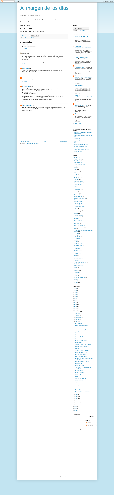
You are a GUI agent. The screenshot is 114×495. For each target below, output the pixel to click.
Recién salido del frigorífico (80, 262)
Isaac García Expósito (27, 105)
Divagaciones (28, 37)
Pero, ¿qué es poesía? (80, 331)
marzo (77, 400)
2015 (75, 294)
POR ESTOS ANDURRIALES (81, 36)
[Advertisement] (44, 128)
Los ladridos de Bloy (80, 323)
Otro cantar (77, 348)
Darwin (75, 186)
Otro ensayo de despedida (80, 86)
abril (77, 398)
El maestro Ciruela (79, 372)
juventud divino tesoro (79, 227)
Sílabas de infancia (78, 115)
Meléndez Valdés (78, 243)
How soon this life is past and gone (83, 391)
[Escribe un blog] (33, 36)
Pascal (75, 255)
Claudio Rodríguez (78, 183)
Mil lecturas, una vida (80, 75)
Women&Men (78, 374)
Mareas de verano (79, 365)
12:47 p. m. (24, 101)
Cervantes (76, 176)
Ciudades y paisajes (78, 181)
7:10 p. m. (24, 112)
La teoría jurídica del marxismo (81, 105)
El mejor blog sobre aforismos (81, 144)
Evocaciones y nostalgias (80, 198)
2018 (75, 288)
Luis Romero (77, 238)
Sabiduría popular (79, 388)
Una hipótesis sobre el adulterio (82, 361)
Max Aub (76, 241)
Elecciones (76, 193)
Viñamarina (77, 95)
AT (74, 166)
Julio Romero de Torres (79, 225)
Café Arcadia (77, 138)
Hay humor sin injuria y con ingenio (83, 329)
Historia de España (78, 215)
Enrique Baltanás (26, 78)
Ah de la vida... (78, 123)
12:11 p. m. (24, 48)
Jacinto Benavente (78, 220)
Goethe (75, 208)
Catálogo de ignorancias (79, 172)
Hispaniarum (78, 113)
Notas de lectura (78, 252)
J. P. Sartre (76, 218)
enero (77, 404)
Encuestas (76, 194)
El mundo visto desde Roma (80, 146)
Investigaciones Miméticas (80, 148)
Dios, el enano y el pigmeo (81, 356)
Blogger (65, 476)
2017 (75, 290)
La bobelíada (78, 389)
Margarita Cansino (78, 37)
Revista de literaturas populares (81, 149)
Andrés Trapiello (78, 159)
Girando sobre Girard (79, 206)
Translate (84, 30)
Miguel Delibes (77, 250)
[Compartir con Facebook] (37, 36)
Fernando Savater (78, 201)
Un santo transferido (80, 335)
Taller (75, 269)
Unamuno (76, 272)
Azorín (75, 167)
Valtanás (76, 275)
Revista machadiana (78, 151)
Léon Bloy (76, 233)
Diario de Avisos (77, 188)
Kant (75, 228)
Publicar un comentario (27, 115)
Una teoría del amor (79, 384)
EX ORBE (77, 66)
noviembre (78, 313)
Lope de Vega (77, 236)
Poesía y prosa (77, 257)
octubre (77, 315)
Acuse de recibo (77, 157)
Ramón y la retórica (79, 327)
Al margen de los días (44, 8)
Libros (75, 235)
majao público (78, 104)
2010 (75, 304)
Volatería (76, 282)
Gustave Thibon (77, 210)
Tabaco (75, 267)
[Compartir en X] (35, 36)
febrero (77, 402)
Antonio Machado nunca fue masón (83, 344)
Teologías (76, 270)
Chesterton (76, 179)
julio (77, 321)
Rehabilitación (78, 363)
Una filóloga (78, 386)
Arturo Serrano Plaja (78, 162)
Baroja (75, 169)
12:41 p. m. (24, 81)
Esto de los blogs (78, 196)
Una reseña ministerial (80, 378)
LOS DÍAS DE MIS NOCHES (81, 57)
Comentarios (90, 425)
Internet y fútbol (78, 342)
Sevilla (75, 264)
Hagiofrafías (77, 211)
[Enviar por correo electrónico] (32, 36)
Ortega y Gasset (77, 253)
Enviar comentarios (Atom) (33, 143)
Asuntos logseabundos (79, 164)
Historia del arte (77, 216)
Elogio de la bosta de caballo (82, 325)
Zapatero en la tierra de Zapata (82, 350)
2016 (75, 292)
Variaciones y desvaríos (79, 277)
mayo (77, 396)
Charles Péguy (77, 177)
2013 (75, 298)
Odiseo (76, 58)
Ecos (75, 191)
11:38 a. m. (24, 64)
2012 (75, 300)
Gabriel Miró (77, 205)
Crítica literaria (77, 184)
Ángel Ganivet (77, 160)
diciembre (78, 311)
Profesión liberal (79, 380)
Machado (76, 240)
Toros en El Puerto (79, 333)
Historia (76, 213)
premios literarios (78, 258)
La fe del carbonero (79, 370)
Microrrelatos (77, 247)
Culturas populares (78, 142)
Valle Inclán (76, 274)
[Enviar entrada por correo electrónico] (29, 35)
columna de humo (79, 85)
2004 (75, 410)
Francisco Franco (78, 203)
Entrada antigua (63, 141)
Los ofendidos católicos (80, 354)
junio (77, 394)
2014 (75, 296)
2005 (75, 408)
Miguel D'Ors (77, 248)
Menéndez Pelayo (78, 245)
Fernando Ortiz (77, 200)
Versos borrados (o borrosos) (80, 281)
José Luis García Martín (79, 222)
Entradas (89, 422)
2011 (75, 302)
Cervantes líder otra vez (80, 338)
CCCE (75, 174)
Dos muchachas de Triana (81, 352)
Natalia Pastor (25, 68)
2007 (75, 310)
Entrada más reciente (25, 141)
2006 (75, 406)
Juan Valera (77, 223)
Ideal (76, 376)
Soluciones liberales (35, 37)
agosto (77, 319)
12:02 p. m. (24, 73)
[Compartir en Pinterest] (38, 36)
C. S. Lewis (76, 171)
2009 (75, 306)
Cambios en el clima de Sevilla (82, 346)
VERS (75, 279)
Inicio (45, 141)
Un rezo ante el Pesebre (80, 67)
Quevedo (76, 260)
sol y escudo (78, 46)
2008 (75, 308)
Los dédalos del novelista (81, 340)
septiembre (78, 317)
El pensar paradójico (80, 382)
